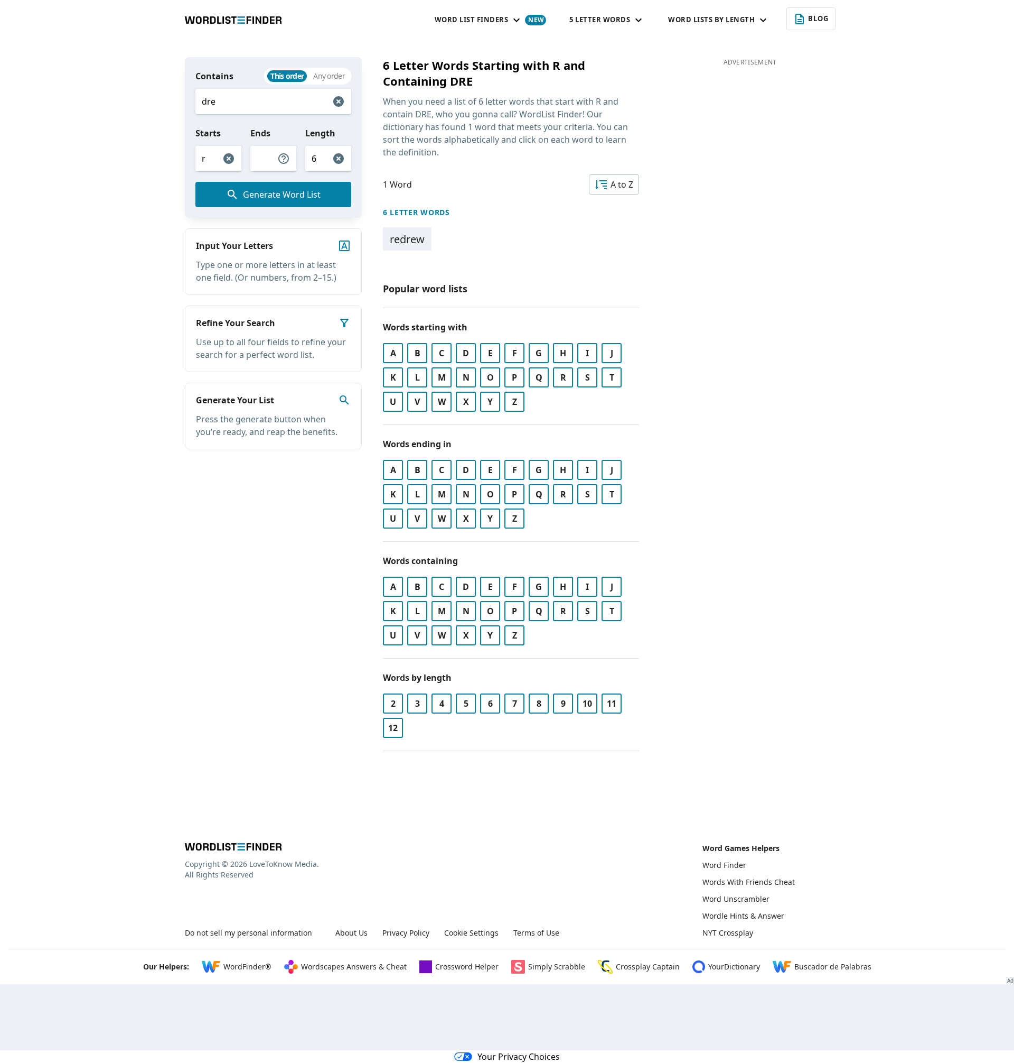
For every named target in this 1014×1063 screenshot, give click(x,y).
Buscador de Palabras (832, 967)
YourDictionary (734, 967)
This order (287, 76)
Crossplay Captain (648, 967)
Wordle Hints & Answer (743, 916)
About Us (351, 933)
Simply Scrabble (556, 967)
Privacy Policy (405, 933)
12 (393, 728)
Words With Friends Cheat (748, 882)
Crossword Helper (467, 967)
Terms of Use (536, 933)
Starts (208, 133)
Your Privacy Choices (518, 1056)
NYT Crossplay (727, 933)
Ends (260, 133)
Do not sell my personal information (248, 933)
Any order (329, 76)
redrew (407, 239)
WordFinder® (247, 967)
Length (320, 133)
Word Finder (724, 865)
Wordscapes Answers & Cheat (354, 967)
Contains (214, 76)
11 (611, 703)
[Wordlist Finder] (233, 847)
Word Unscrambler (735, 899)
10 (587, 703)
